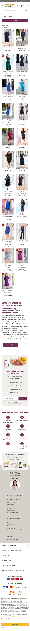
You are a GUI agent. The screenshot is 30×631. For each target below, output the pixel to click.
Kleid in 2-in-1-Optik (8, 145)
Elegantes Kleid (8, 47)
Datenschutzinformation (15, 403)
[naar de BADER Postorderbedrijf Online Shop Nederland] (21, 579)
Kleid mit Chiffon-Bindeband (8, 192)
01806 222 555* (16, 495)
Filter (16, 20)
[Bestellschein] (24, 5)
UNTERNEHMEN (6, 560)
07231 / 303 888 (12, 512)
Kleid (8, 168)
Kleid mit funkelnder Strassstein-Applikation (8, 122)
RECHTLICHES (6, 555)
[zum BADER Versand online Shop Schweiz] (17, 579)
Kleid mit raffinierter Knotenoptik (8, 97)
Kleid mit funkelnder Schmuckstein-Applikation (8, 291)
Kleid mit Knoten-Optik (22, 168)
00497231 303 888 (17, 499)
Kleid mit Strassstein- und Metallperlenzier (8, 217)
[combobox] (15, 11)
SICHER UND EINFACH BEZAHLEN (12, 550)
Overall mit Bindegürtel (22, 241)
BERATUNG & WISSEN (8, 565)
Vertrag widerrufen (12, 539)
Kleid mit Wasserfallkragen (22, 266)
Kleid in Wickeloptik (22, 71)
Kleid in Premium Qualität (8, 266)
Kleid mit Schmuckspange (22, 192)
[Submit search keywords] (26, 11)
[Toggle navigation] (2, 5)
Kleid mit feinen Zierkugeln (22, 97)
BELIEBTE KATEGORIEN (9, 545)
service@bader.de (14, 518)
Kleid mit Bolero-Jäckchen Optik (22, 47)
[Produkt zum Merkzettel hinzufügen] (13, 31)
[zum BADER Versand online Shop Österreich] (12, 579)
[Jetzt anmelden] (22, 398)
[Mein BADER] (17, 5)
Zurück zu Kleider (7, 16)
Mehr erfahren (11, 345)
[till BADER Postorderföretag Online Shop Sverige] (8, 579)
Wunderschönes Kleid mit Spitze (8, 72)
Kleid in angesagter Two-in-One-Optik (8, 241)
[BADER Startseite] (9, 5)
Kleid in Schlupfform (22, 145)
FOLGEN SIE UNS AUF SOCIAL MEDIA (13, 570)
